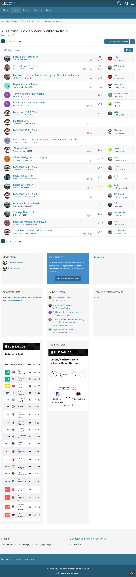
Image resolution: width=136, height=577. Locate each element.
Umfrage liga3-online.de (26, 203)
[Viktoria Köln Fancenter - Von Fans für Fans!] (10, 3)
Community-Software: (68, 568)
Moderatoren (14, 268)
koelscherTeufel (121, 93)
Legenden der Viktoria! (25, 84)
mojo (116, 175)
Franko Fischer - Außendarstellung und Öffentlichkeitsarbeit (46, 75)
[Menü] (132, 3)
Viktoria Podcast (22, 148)
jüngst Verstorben (23, 184)
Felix (116, 57)
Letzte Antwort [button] (15, 50)
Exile (15, 60)
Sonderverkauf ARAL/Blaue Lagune (32, 230)
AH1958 (16, 96)
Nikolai (15, 69)
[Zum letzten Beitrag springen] (110, 58)
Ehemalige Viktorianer (25, 56)
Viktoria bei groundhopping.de (30, 157)
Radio (96, 297)
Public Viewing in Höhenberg (29, 102)
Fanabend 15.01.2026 (25, 130)
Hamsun (16, 178)
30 (15, 41)
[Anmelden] (126, 3)
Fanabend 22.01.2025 (25, 166)
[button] (132, 41)
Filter (130, 50)
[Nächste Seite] (20, 41)
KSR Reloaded (120, 66)
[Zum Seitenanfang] (132, 573)
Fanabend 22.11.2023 (25, 193)
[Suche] (119, 3)
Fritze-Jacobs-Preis (23, 175)
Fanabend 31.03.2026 (25, 112)
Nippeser (118, 221)
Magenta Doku (21, 120)
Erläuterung (99, 257)
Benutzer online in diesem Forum (88, 538)
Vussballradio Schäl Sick (26, 66)
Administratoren (15, 262)
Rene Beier (17, 160)
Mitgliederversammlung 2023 (29, 221)
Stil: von (68, 573)
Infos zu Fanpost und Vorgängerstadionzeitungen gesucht (45, 139)
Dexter (117, 102)
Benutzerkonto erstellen (68, 278)
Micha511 (16, 224)
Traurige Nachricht (23, 212)
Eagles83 (16, 142)
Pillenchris (118, 84)
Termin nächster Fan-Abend (28, 93)
